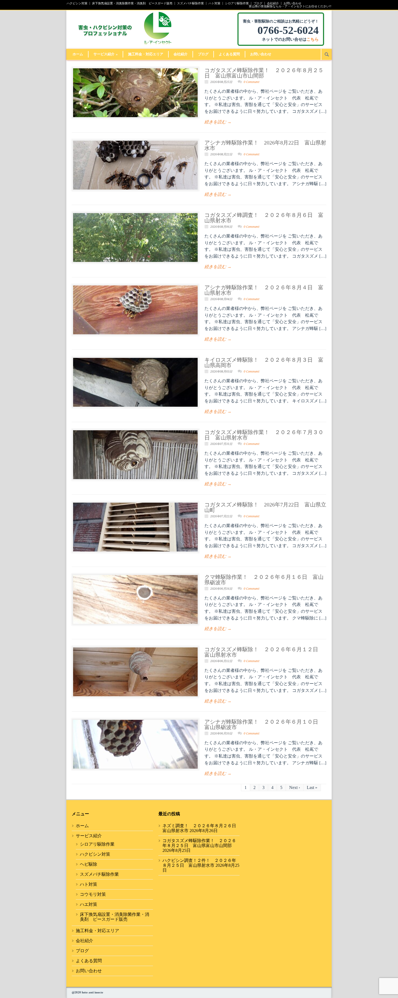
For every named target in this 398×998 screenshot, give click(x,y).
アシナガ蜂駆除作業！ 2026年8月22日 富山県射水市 (265, 145)
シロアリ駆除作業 (237, 3)
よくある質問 (229, 54)
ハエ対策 (88, 904)
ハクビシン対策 (77, 3)
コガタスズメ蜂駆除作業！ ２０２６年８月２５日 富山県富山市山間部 (264, 73)
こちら (312, 39)
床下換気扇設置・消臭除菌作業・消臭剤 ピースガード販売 (132, 3)
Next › (294, 787)
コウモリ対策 (93, 894)
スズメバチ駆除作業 (190, 3)
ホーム (78, 54)
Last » (312, 787)
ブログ (257, 3)
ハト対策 (214, 3)
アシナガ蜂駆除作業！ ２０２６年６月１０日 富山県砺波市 (264, 724)
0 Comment (251, 82)
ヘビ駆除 (88, 864)
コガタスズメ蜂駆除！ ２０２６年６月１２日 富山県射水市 (264, 652)
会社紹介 (273, 3)
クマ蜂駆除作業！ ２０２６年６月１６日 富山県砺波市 (264, 579)
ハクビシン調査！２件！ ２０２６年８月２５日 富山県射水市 (199, 863)
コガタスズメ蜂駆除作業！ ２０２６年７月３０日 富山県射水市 (264, 435)
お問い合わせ (292, 3)
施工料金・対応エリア (145, 54)
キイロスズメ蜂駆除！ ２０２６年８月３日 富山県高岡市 (264, 362)
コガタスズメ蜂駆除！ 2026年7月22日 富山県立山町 (265, 507)
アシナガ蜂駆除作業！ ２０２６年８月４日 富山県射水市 (264, 290)
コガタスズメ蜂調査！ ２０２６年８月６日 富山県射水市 (264, 217)
